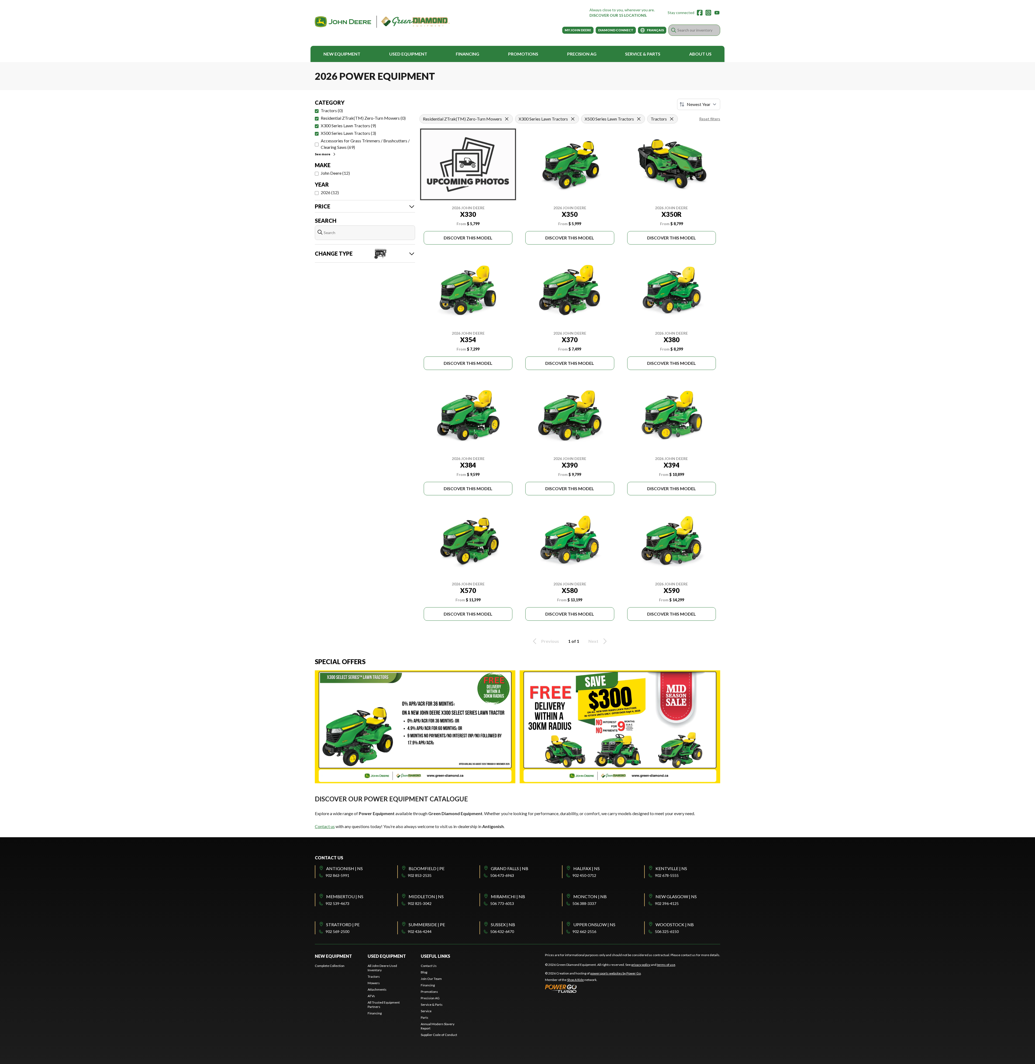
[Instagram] (708, 12)
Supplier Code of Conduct (439, 1035)
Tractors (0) (332, 110)
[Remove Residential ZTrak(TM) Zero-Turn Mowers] (506, 119)
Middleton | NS (426, 896)
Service (426, 1011)
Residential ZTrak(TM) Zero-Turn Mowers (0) (363, 118)
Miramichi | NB (508, 896)
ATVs (371, 996)
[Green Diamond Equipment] (382, 22)
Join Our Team (431, 979)
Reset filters (709, 118)
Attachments (377, 989)
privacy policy (640, 965)
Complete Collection (329, 966)
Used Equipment (408, 53)
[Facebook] (699, 12)
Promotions (523, 53)
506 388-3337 (584, 903)
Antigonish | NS (344, 868)
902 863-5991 (337, 875)
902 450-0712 (584, 875)
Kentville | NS (671, 868)
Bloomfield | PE (426, 868)
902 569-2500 (337, 931)
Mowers (374, 983)
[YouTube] (717, 12)
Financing (467, 53)
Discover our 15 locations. (618, 15)
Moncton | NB (590, 896)
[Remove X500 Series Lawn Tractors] (638, 119)
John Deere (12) (335, 173)
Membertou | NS (344, 896)
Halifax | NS (586, 868)
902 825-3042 (420, 903)
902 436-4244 (420, 931)
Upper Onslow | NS (594, 924)
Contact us (325, 826)
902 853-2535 (420, 875)
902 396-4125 (667, 903)
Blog (424, 972)
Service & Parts (642, 53)
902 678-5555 (667, 875)
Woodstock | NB (675, 924)
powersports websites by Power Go (615, 973)
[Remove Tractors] (671, 119)
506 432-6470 (502, 931)
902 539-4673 (337, 903)
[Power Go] (593, 988)
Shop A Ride (575, 980)
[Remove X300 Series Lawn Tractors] (572, 119)
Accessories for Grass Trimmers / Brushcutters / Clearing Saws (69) (365, 144)
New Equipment (341, 53)
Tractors (374, 976)
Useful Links (435, 956)
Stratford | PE (343, 924)
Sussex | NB (503, 924)
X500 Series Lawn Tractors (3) (348, 133)
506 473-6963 (502, 875)
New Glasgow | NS (676, 896)
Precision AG (581, 53)
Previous (550, 641)
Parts (424, 1017)
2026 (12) (330, 192)
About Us (700, 53)
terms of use (666, 965)
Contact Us (429, 966)
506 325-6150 (667, 931)
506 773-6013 (502, 903)
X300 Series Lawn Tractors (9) (348, 125)
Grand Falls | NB (509, 868)
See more (322, 154)
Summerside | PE (427, 924)
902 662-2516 (584, 931)
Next (593, 641)
